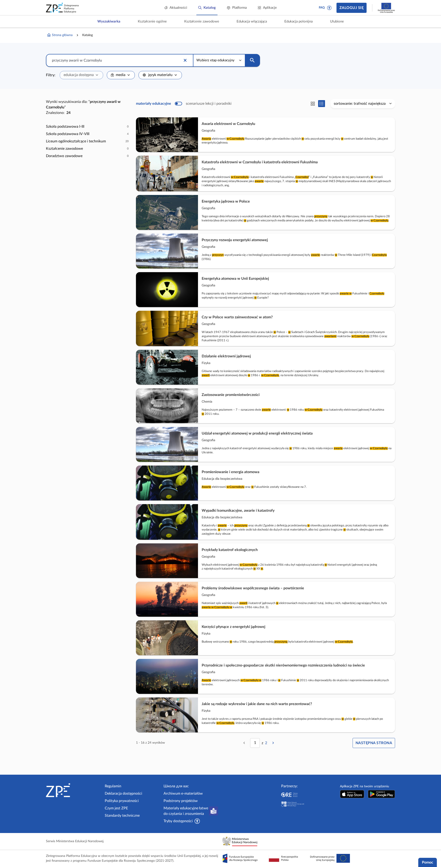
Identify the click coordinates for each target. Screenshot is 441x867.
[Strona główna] (73, 790)
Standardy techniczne (122, 815)
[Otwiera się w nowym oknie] (352, 794)
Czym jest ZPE (116, 808)
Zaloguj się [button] (351, 8)
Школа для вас (176, 786)
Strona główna (62, 35)
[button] (329, 8)
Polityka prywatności (122, 801)
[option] (87, 126)
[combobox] (81, 75)
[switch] (184, 103)
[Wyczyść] (185, 60)
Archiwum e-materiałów (183, 793)
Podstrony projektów (181, 801)
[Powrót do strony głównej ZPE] (62, 7)
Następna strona (374, 743)
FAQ (322, 7)
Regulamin (113, 786)
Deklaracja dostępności (123, 793)
